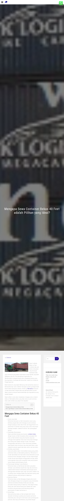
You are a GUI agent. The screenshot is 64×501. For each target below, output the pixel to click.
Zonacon (8, 357)
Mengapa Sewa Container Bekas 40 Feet (15, 407)
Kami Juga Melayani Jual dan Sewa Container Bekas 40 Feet (19, 408)
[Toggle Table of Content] (31, 405)
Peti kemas (30, 388)
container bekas (32, 434)
